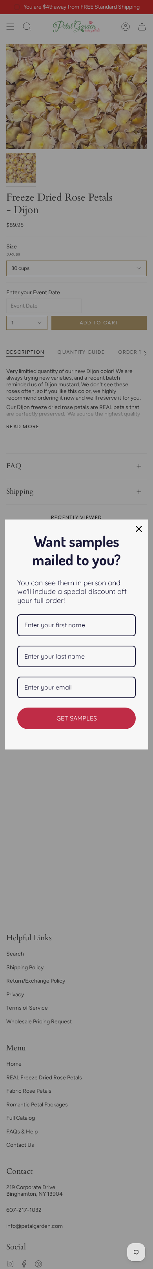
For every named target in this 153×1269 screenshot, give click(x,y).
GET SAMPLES (76, 718)
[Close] (138, 529)
